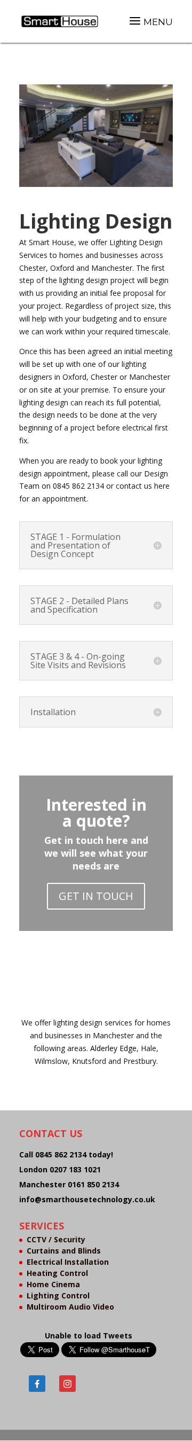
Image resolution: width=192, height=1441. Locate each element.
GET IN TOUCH (96, 896)
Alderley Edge (113, 1048)
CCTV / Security (56, 1239)
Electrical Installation (68, 1262)
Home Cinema (53, 1284)
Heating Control (57, 1273)
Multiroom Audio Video (70, 1307)
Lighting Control (58, 1295)
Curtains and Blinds (64, 1251)
